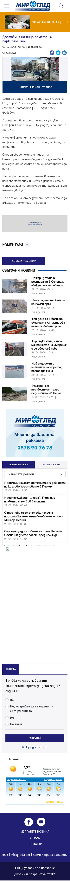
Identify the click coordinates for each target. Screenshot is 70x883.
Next (68, 22)
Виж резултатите (35, 747)
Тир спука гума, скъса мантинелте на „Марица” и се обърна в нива (49, 345)
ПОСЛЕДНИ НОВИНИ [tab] (51, 465)
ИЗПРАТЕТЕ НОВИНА (35, 831)
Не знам (16, 724)
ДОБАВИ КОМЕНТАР (24, 261)
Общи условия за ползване (35, 868)
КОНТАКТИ (35, 844)
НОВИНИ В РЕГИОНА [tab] (19, 465)
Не (12, 717)
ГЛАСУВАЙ (35, 738)
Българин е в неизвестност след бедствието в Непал (46, 389)
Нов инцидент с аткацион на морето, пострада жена (46, 367)
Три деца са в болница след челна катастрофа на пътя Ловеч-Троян (48, 322)
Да (12, 700)
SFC (52, 874)
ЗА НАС (35, 838)
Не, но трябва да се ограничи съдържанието (31, 709)
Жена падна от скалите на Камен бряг (48, 302)
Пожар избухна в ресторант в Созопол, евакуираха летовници (47, 281)
